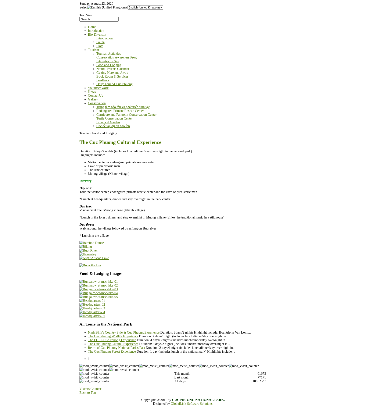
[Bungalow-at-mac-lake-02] (98, 285)
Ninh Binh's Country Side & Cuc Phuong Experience (123, 332)
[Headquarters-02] (92, 304)
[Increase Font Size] (79, 11)
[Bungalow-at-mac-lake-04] (98, 293)
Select (83, 7)
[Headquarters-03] (92, 308)
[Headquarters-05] (92, 316)
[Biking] (85, 246)
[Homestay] (87, 254)
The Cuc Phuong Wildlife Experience (113, 336)
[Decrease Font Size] (81, 11)
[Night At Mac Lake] (94, 258)
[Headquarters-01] (92, 300)
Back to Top (87, 392)
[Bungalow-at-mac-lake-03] (98, 289)
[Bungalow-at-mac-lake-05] (98, 297)
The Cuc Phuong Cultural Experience (113, 344)
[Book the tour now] (90, 265)
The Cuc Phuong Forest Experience (112, 351)
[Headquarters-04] (92, 312)
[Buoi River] (88, 250)
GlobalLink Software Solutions (191, 403)
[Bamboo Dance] (91, 243)
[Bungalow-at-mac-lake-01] (98, 281)
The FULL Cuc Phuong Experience (112, 340)
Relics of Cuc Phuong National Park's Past (116, 347)
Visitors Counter (90, 389)
